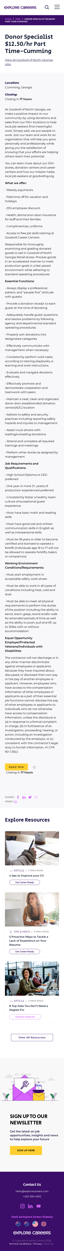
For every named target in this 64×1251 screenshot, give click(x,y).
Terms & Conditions (20, 1243)
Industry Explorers (25, 1016)
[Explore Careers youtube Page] (40, 1207)
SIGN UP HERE (26, 1150)
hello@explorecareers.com (32, 1191)
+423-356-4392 (32, 1196)
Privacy (37, 1243)
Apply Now (16, 766)
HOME (8, 19)
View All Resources (32, 1037)
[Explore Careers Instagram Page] (24, 1207)
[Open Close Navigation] (57, 8)
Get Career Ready (24, 882)
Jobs (18, 19)
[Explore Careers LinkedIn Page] (32, 1207)
